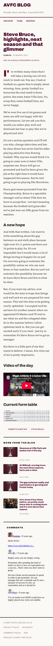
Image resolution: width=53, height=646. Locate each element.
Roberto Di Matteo (17, 429)
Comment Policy (12, 633)
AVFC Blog (17, 5)
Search (30, 21)
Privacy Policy (11, 627)
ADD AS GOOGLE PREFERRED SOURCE (21, 60)
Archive (8, 21)
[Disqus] (26, 566)
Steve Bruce (37, 429)
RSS (26, 633)
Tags (19, 21)
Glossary (27, 627)
